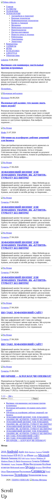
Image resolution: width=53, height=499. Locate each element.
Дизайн (13, 464)
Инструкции (35, 464)
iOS (15, 455)
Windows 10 (40, 458)
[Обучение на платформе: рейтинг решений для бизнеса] (6, 128)
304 (9, 396)
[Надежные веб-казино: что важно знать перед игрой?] (12, 93)
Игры (26, 464)
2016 (3, 451)
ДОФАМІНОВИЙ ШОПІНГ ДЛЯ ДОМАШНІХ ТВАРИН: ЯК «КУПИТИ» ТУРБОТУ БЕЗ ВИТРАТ (23, 175)
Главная (9, 6)
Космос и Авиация (19, 23)
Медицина (16, 25)
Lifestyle (4, 60)
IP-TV (20, 455)
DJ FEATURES (12, 51)
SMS (23, 458)
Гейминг (45, 461)
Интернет (5, 98)
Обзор (3, 472)
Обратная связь (13, 55)
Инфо (3, 132)
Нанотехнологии (18, 30)
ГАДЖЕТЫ (11, 9)
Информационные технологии (24, 20)
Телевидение (7, 475)
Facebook (39, 452)
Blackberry (32, 452)
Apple (21, 451)
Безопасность (26, 461)
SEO (19, 458)
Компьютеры (12, 44)
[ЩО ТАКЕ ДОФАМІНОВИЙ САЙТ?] (6, 303)
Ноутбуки (46, 467)
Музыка (30, 467)
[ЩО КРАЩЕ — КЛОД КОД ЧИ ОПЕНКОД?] (6, 367)
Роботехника (17, 37)
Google (45, 451)
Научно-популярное (20, 32)
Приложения (12, 471)
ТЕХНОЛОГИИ (13, 13)
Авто (18, 461)
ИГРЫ (9, 48)
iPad (25, 455)
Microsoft (43, 455)
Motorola (4, 458)
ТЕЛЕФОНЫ (12, 11)
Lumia (36, 455)
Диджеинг (5, 464)
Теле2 (48, 472)
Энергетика (16, 41)
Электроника (17, 39)
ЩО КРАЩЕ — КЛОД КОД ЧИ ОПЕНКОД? (26, 376)
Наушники (39, 467)
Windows (33, 458)
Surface (27, 458)
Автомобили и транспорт (22, 16)
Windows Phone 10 (8, 461)
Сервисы (38, 471)
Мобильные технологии (22, 27)
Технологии (34, 475)
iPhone (30, 455)
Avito (27, 452)
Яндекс (44, 475)
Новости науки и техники (22, 34)
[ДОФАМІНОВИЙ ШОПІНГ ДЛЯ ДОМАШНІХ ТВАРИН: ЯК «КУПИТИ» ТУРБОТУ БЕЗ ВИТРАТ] (6, 163)
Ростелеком (25, 471)
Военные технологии (20, 18)
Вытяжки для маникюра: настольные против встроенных (22, 66)
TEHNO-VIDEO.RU (21, 480)
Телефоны (21, 474)
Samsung (13, 458)
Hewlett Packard (7, 455)
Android (12, 451)
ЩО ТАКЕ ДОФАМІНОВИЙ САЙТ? (22, 312)
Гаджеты (5, 167)
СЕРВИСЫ (11, 46)
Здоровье (19, 464)
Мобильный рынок (17, 467)
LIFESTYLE (11, 53)
